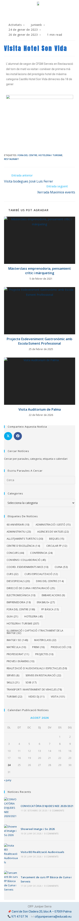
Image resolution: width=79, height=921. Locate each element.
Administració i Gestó (53, 524)
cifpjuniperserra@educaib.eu (53, 916)
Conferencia (41, 553)
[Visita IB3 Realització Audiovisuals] (11, 853)
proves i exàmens (20, 661)
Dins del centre (50, 581)
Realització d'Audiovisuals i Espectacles (37, 668)
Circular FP (56, 546)
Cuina (61, 567)
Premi (38, 647)
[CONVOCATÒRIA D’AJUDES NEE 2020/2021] (11, 807)
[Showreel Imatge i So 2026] (11, 830)
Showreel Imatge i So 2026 (38, 829)
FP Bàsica (50, 609)
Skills (13, 682)
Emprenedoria (19, 602)
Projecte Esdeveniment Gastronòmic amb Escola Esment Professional (39, 341)
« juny (7, 780)
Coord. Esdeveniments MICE (27, 567)
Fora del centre (27, 155)
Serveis (13, 675)
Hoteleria (33, 616)
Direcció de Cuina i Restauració (31, 588)
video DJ (36, 696)
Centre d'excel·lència (23, 546)
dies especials (18, 581)
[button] (39, 17)
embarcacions (53, 595)
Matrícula (16, 647)
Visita (58, 696)
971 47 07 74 (19, 916)
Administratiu (19, 531)
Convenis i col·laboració (26, 560)
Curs (12, 574)
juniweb (36, 25)
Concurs (15, 553)
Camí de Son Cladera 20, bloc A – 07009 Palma (42, 911)
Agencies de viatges (53, 531)
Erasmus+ (46, 602)
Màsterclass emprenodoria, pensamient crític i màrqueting (39, 270)
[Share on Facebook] (18, 436)
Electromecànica (21, 595)
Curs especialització (41, 574)
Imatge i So (17, 640)
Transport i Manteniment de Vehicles (34, 689)
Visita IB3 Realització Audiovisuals (42, 852)
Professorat (18, 654)
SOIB (31, 682)
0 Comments (57, 810)
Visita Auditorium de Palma (39, 409)
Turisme (14, 696)
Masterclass (45, 640)
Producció (61, 647)
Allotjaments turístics (25, 538)
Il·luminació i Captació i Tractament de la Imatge (35, 632)
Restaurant (11, 158)
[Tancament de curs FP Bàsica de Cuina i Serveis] (11, 881)
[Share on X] (8, 436)
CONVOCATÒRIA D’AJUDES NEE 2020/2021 (47, 806)
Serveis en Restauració (43, 675)
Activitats (15, 25)
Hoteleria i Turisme (50, 155)
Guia (12, 616)
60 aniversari (18, 524)
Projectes (44, 654)
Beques (56, 538)
